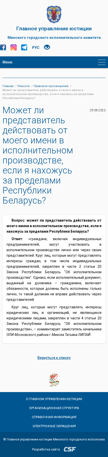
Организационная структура (54, 408)
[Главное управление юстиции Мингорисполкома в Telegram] (24, 47)
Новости (24, 86)
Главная (8, 86)
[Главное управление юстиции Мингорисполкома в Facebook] (3, 47)
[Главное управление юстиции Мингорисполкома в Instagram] (14, 47)
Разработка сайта (46, 449)
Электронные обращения (54, 426)
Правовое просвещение (51, 86)
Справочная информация (54, 417)
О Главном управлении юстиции (54, 399)
